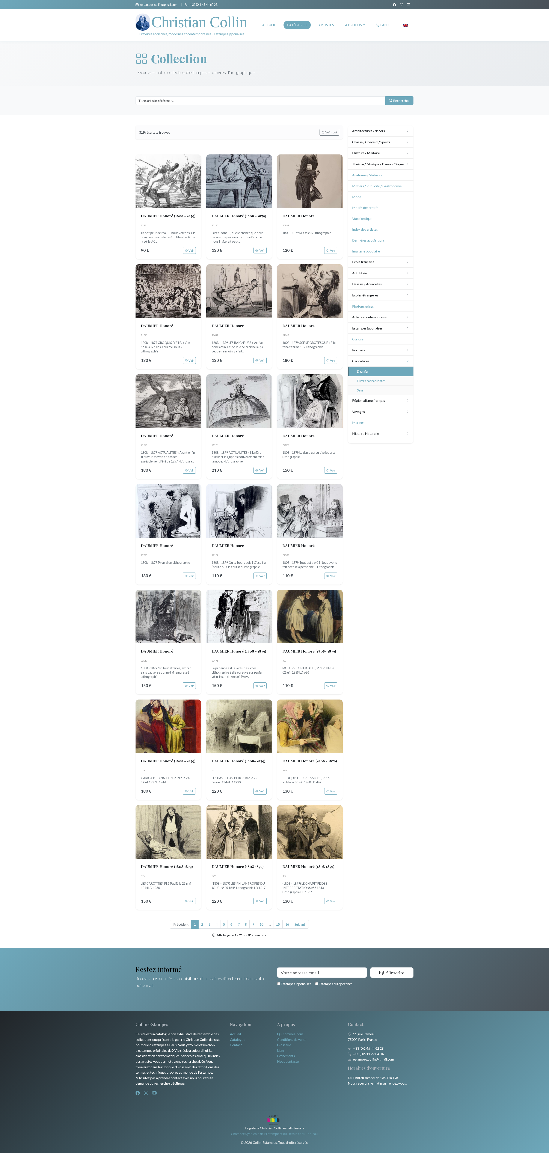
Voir (191, 250)
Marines (358, 422)
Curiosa (357, 339)
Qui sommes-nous (290, 1034)
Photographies (363, 306)
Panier (386, 25)
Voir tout (331, 132)
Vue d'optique (362, 218)
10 (261, 924)
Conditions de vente (291, 1039)
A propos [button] (354, 25)
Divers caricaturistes (371, 381)
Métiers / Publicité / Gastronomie (377, 186)
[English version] (405, 25)
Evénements (286, 1056)
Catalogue (237, 1039)
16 (287, 924)
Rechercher (401, 100)
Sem (360, 390)
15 (278, 924)
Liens (281, 1050)
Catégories (297, 25)
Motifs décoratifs (365, 208)
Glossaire (284, 1045)
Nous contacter (288, 1061)
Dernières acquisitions (368, 240)
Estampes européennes (335, 984)
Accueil (269, 25)
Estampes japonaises (295, 984)
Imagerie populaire (366, 251)
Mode (356, 197)
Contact (236, 1045)
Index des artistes (365, 229)
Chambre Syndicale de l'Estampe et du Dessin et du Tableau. (274, 1134)
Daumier (363, 371)
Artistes (326, 25)
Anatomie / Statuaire (367, 175)
